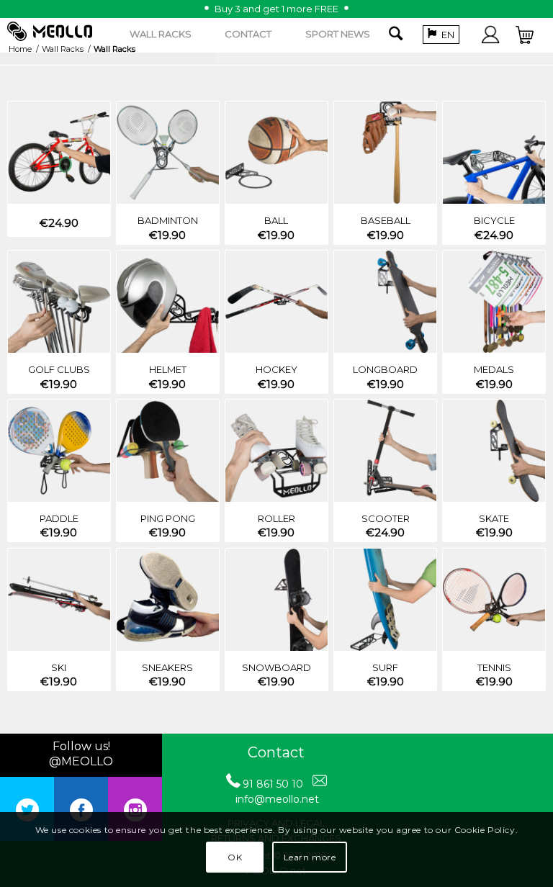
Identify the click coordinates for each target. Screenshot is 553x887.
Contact (276, 752)
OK (235, 857)
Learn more (310, 857)
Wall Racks (63, 49)
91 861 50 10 (273, 784)
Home (20, 49)
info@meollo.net (277, 799)
